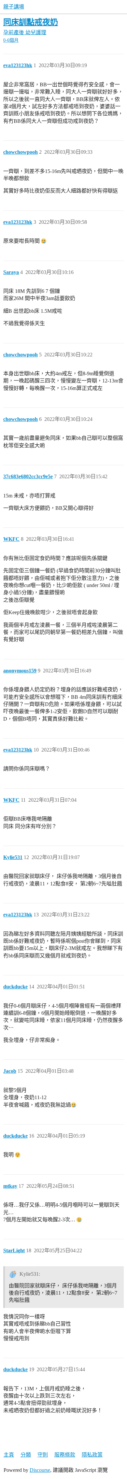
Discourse (40, 1470)
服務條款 (64, 1454)
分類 (26, 1454)
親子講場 (13, 6)
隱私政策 (92, 1454)
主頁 (9, 1454)
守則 (42, 1454)
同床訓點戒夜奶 (30, 22)
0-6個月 (11, 40)
